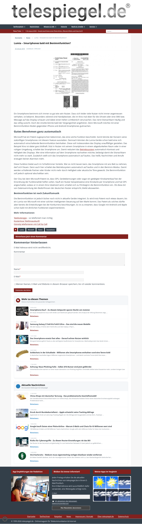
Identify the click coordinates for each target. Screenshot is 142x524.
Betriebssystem (87, 149)
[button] (5, 519)
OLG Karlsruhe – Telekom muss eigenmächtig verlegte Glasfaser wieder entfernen (66, 455)
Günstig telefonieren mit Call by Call (30, 224)
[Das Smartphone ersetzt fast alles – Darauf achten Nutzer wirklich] (22, 339)
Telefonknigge (20, 218)
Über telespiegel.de (106, 516)
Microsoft (31, 230)
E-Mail (17, 276)
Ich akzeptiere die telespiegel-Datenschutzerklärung (64, 502)
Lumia (22, 230)
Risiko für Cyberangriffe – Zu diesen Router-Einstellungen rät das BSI (60, 440)
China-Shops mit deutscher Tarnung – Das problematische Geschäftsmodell (63, 396)
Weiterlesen (34, 316)
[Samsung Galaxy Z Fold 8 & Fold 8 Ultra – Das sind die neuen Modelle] (22, 325)
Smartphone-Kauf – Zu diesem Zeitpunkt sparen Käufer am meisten (60, 310)
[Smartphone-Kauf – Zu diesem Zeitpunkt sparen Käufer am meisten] (22, 311)
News (68, 516)
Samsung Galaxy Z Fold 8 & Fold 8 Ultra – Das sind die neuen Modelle (60, 324)
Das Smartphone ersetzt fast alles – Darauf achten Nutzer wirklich (59, 338)
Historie (64, 27)
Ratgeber (58, 516)
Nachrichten (34, 27)
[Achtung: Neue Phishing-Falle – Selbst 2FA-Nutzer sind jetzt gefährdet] (22, 367)
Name (17, 269)
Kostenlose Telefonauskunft (27, 221)
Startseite (31, 516)
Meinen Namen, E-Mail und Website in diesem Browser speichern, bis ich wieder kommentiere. (60, 284)
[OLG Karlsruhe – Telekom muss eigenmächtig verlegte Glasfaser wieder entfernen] (22, 455)
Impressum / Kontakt (84, 516)
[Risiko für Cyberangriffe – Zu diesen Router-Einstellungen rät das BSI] (22, 441)
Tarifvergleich (18, 27)
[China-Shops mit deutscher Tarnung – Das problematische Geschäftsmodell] (22, 397)
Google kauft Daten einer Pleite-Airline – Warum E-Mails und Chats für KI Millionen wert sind (71, 426)
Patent (40, 230)
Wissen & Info (49, 27)
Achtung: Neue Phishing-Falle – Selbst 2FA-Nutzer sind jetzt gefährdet (60, 367)
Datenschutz (123, 516)
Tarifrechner (45, 516)
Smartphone (50, 230)
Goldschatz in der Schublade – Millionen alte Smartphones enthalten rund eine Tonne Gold (70, 352)
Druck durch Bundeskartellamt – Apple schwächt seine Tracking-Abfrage (62, 412)
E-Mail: (54, 493)
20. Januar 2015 (20, 49)
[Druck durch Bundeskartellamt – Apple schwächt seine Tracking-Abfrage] (22, 413)
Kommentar (19, 251)
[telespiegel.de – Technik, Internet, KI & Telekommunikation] (71, 12)
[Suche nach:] (117, 31)
